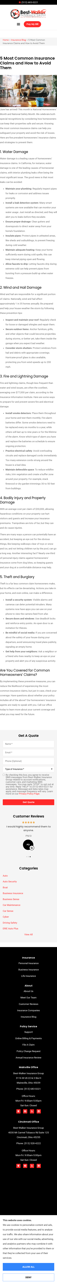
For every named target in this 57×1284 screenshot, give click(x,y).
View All (28, 934)
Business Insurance (28, 969)
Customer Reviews (28, 1004)
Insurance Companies (28, 1010)
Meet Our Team (28, 997)
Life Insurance (28, 976)
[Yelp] (32, 1111)
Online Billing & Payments (28, 1038)
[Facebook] (25, 1111)
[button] (18, 24)
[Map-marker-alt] (18, 1111)
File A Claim (28, 1044)
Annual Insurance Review (28, 1057)
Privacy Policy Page (29, 793)
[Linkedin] (39, 1111)
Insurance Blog (18, 39)
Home (6, 39)
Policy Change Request (29, 1051)
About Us (28, 991)
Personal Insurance (29, 963)
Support (28, 1032)
